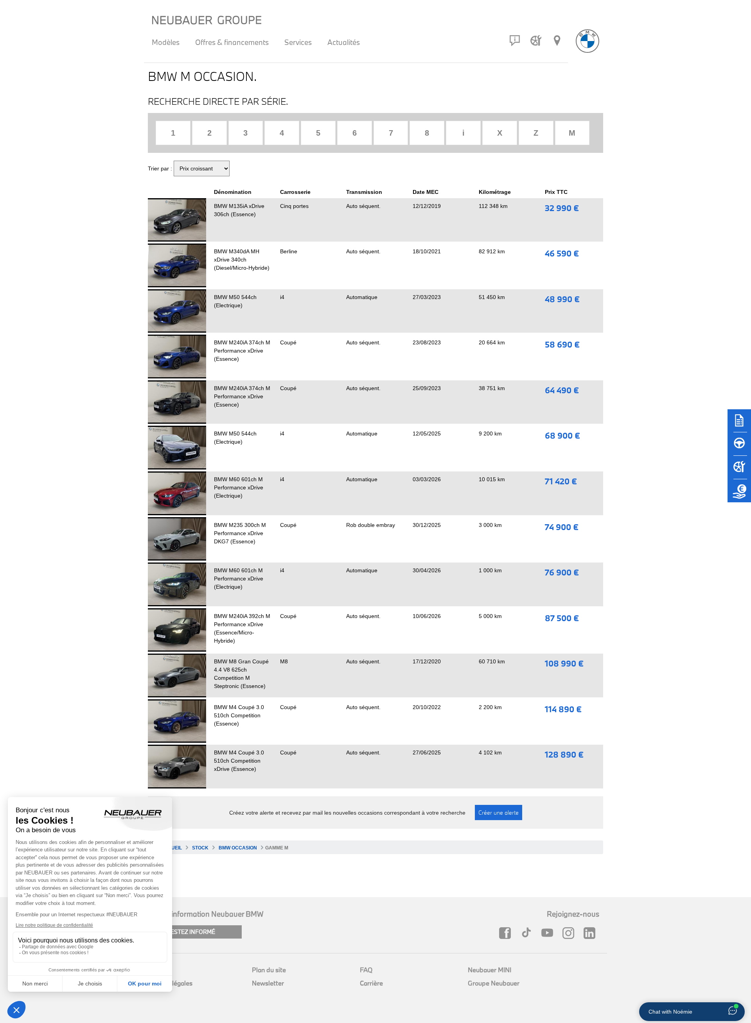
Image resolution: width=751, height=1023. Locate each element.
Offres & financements (232, 42)
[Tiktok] (528, 933)
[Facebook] (507, 933)
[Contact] (514, 40)
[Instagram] (570, 933)
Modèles (166, 42)
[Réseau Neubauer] (557, 40)
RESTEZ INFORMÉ (191, 931)
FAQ (366, 970)
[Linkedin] (591, 933)
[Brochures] (739, 424)
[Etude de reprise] (739, 494)
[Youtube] (549, 933)
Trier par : (160, 168)
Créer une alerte (498, 812)
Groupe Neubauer (493, 983)
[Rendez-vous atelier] (535, 40)
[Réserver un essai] (739, 447)
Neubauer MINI (489, 970)
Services (298, 42)
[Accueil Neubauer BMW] (587, 41)
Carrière (371, 983)
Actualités (343, 42)
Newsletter (268, 983)
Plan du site (269, 970)
